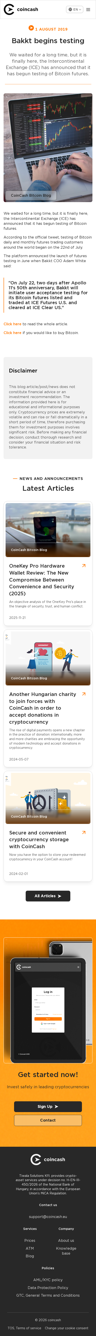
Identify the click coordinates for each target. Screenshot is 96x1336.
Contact (48, 1120)
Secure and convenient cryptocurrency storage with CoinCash (39, 840)
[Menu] (88, 9)
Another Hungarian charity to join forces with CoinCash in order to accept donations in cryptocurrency (42, 708)
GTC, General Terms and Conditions (48, 1295)
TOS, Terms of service (24, 1328)
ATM (30, 1248)
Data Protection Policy (48, 1288)
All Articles (45, 896)
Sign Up (45, 1106)
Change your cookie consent (66, 1328)
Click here (12, 324)
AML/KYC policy (48, 1280)
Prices (29, 1240)
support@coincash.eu (48, 1217)
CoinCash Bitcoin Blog (31, 195)
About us (66, 1240)
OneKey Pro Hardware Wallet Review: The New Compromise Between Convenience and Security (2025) (41, 579)
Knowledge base (66, 1251)
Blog (30, 1256)
